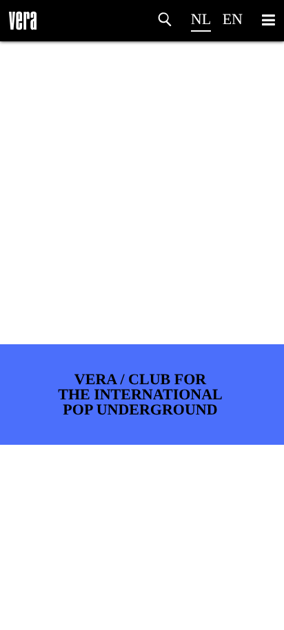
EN (233, 19)
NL (201, 19)
